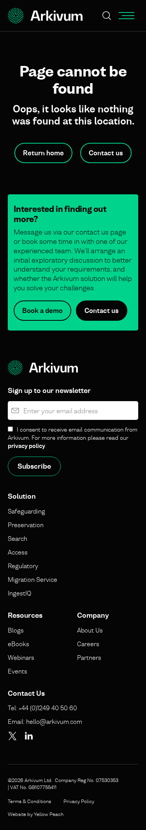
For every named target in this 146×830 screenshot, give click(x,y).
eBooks (18, 644)
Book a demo (42, 310)
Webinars (21, 657)
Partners (89, 657)
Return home (43, 153)
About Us (90, 630)
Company (93, 615)
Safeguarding (26, 511)
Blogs (16, 630)
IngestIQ (19, 593)
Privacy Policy (78, 801)
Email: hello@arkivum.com (45, 721)
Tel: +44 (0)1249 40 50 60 (42, 708)
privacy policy (26, 446)
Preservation (26, 525)
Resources (25, 615)
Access (18, 552)
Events (17, 671)
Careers (88, 644)
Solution (22, 496)
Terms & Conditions (29, 801)
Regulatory (23, 566)
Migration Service (32, 579)
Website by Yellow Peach (35, 814)
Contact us (106, 153)
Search (17, 538)
